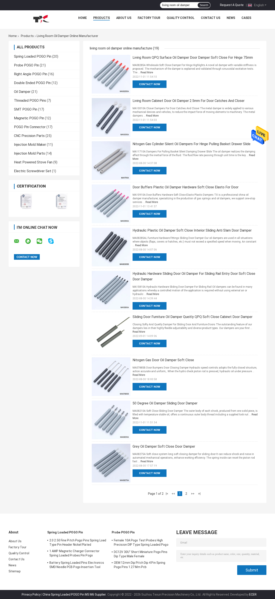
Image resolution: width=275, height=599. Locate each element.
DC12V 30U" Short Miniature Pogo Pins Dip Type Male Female (141, 554)
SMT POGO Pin (25, 109)
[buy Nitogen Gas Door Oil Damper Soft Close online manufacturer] (111, 376)
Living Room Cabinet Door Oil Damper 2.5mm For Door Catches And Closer (188, 101)
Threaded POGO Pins (30, 100)
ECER (253, 594)
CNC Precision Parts (29, 136)
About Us (123, 18)
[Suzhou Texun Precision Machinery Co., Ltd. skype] (53, 241)
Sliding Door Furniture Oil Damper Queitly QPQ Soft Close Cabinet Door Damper (192, 317)
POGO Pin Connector (30, 127)
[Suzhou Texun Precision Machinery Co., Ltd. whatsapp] (30, 241)
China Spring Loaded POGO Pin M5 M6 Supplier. (75, 594)
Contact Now (149, 84)
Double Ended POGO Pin (32, 83)
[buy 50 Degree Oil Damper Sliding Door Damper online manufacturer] (111, 420)
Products (101, 18)
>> (192, 493)
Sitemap (15, 571)
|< (167, 493)
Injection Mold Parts (29, 153)
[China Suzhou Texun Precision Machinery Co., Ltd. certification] (26, 201)
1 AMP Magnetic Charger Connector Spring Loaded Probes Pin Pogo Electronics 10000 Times (74, 553)
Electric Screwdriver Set (32, 171)
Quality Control (180, 18)
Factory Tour (149, 18)
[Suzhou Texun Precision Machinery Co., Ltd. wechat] (42, 241)
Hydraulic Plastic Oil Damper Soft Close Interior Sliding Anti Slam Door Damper (192, 230)
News (231, 18)
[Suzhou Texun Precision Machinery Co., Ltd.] (41, 18)
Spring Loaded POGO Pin (32, 56)
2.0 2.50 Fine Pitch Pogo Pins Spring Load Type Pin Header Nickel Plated (77, 542)
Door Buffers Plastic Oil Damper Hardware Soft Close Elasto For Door (185, 187)
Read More (147, 72)
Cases (246, 18)
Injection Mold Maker (30, 145)
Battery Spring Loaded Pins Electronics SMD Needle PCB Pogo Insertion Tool (76, 565)
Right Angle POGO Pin (30, 74)
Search (204, 5)
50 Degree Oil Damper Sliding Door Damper (165, 403)
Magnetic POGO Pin (29, 118)
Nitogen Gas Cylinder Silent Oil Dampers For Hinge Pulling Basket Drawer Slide (192, 144)
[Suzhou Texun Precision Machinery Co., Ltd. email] (19, 241)
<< (173, 493)
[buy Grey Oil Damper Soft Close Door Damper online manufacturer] (111, 463)
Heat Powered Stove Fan (33, 162)
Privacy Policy (31, 594)
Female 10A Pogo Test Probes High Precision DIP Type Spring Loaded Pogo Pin (141, 543)
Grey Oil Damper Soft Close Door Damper (164, 446)
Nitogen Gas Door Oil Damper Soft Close (163, 360)
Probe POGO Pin (26, 65)
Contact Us (210, 18)
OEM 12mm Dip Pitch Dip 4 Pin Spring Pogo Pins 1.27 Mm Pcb (139, 565)
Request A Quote (232, 5)
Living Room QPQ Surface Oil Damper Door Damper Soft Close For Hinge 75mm (193, 57)
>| (199, 493)
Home (82, 18)
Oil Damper (22, 92)
